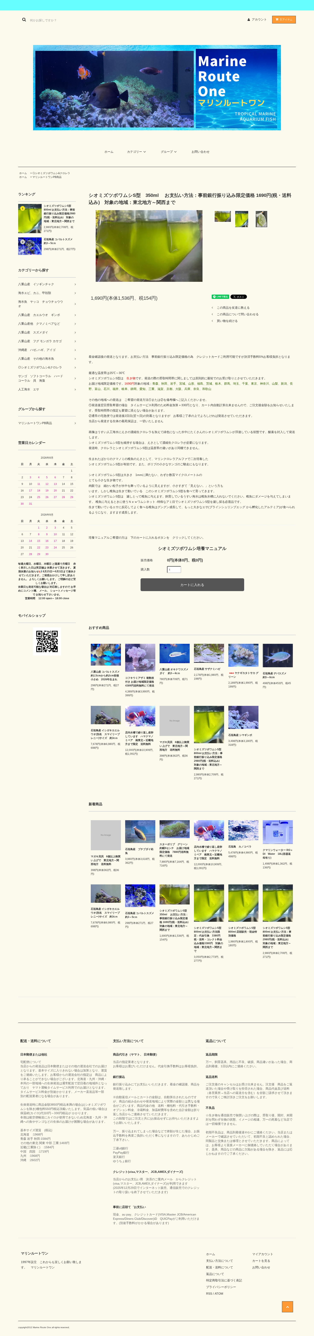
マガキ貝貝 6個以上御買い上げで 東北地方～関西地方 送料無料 (174, 746)
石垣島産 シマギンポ (241, 735)
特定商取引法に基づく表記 (224, 1280)
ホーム (108, 151)
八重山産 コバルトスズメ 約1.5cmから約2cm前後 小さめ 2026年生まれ (106, 675)
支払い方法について (219, 1260)
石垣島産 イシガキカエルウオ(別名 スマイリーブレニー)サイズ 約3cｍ (105, 734)
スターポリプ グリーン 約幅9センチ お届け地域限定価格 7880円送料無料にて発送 (175, 850)
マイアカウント (262, 1254)
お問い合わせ (201, 151)
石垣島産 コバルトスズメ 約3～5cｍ (60, 241)
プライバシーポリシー (221, 1287)
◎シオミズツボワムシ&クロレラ (51, 173)
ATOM (219, 1293)
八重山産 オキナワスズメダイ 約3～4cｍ (174, 671)
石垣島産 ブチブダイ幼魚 (139, 851)
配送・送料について (219, 1267)
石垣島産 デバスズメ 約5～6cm (277, 675)
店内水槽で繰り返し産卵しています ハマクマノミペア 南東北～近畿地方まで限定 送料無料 (139, 738)
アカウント (259, 19)
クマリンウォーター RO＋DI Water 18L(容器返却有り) (278, 854)
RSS (209, 1293)
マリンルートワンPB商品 (47, 177)
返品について (215, 1274)
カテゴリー (134, 151)
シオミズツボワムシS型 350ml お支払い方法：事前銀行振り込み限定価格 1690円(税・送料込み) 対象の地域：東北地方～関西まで (175, 920)
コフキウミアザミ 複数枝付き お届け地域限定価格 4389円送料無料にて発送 (140, 681)
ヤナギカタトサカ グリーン (243, 675)
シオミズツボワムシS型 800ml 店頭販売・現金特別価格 (243, 931)
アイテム (286, 19)
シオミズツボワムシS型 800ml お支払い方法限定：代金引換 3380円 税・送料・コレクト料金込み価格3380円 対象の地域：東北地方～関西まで (209, 939)
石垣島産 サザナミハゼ (207, 668)
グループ (167, 151)
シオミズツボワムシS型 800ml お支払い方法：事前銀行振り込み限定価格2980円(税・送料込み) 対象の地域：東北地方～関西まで (59, 213)
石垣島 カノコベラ (239, 846)
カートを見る (261, 1260)
